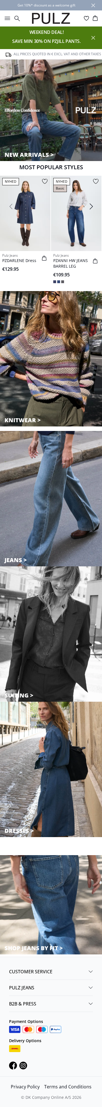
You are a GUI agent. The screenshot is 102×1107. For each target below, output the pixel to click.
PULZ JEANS (21, 988)
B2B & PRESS (22, 1004)
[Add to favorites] (44, 181)
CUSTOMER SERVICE (30, 972)
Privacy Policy (25, 1087)
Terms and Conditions (68, 1087)
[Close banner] (93, 5)
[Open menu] (6, 18)
